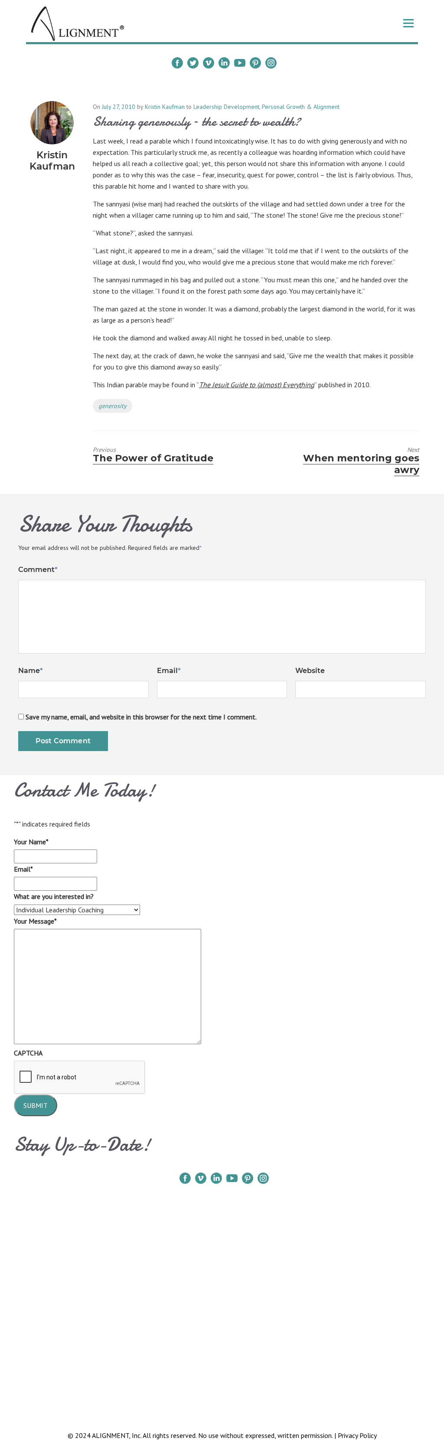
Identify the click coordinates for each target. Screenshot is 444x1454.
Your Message (35, 921)
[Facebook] (177, 63)
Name (30, 671)
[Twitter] (193, 63)
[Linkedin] (224, 63)
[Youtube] (240, 63)
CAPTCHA (28, 1053)
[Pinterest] (255, 63)
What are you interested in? (54, 896)
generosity (112, 406)
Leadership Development (226, 107)
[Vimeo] (208, 63)
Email (169, 671)
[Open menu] (408, 23)
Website (310, 671)
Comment (38, 569)
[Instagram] (271, 63)
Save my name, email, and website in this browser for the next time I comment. (141, 716)
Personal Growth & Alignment (301, 107)
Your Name (31, 841)
